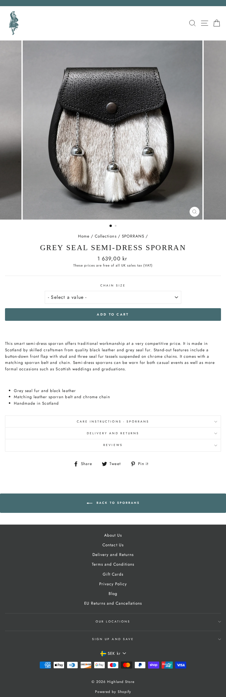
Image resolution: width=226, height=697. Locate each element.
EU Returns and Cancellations (113, 603)
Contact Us (112, 545)
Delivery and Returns (113, 433)
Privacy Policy (113, 584)
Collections (105, 236)
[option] (113, 130)
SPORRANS (133, 236)
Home (83, 236)
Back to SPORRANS (117, 503)
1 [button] (110, 226)
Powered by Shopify (113, 691)
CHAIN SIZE (113, 285)
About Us (113, 535)
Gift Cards (113, 574)
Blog (113, 593)
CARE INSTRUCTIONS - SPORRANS (113, 421)
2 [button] (116, 226)
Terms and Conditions (113, 564)
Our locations (113, 621)
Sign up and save (113, 639)
